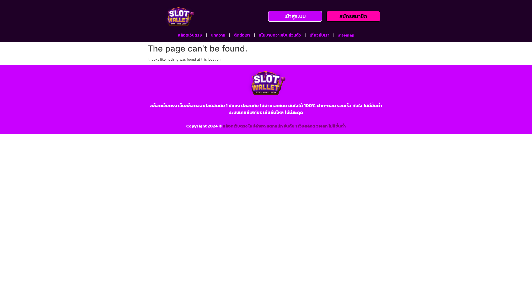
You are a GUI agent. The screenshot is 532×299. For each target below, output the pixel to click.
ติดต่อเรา (242, 35)
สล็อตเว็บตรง (190, 35)
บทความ (218, 35)
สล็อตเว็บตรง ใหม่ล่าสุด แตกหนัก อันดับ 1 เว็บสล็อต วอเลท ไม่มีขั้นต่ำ (284, 126)
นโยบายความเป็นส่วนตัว (280, 35)
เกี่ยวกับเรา (319, 35)
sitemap (346, 35)
